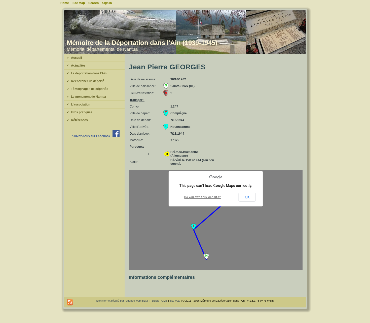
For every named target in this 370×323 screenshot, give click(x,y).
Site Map (175, 300)
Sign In (107, 3)
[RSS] (70, 302)
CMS (164, 300)
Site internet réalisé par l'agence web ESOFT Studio (127, 300)
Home (64, 3)
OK (247, 197)
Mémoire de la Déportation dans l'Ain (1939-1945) (142, 42)
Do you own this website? (202, 197)
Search (93, 3)
